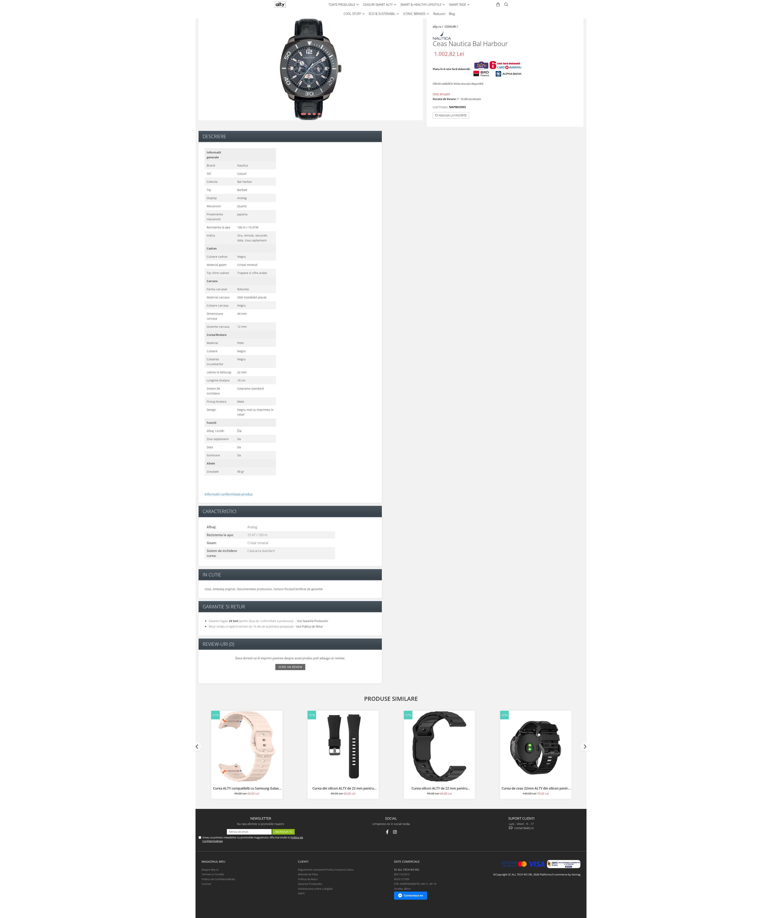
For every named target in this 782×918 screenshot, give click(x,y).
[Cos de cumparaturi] (498, 4)
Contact (206, 884)
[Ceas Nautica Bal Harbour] (311, 69)
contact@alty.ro (523, 828)
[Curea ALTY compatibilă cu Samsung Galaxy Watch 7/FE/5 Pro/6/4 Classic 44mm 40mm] (246, 746)
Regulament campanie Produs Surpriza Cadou (326, 869)
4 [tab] (319, 114)
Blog (452, 14)
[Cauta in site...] (506, 4)
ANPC (301, 893)
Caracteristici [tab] (219, 511)
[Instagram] (395, 832)
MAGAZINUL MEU (213, 861)
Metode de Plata (308, 874)
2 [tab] (309, 114)
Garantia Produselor (310, 884)
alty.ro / (438, 26)
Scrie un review (290, 667)
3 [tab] (314, 114)
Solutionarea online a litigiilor (315, 889)
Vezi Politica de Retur (309, 626)
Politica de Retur (308, 879)
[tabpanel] (311, 69)
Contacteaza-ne (413, 895)
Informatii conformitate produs (229, 494)
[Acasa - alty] (288, 4)
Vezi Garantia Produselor (312, 621)
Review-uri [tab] (218, 644)
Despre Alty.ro (210, 869)
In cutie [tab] (212, 574)
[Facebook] (387, 832)
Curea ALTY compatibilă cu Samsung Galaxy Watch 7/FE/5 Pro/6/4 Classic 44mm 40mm (247, 788)
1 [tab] (303, 114)
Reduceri (439, 14)
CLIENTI (303, 861)
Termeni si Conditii (213, 874)
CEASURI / (452, 26)
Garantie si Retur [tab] (224, 606)
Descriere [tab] (214, 136)
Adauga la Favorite (452, 115)
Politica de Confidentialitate (218, 879)
